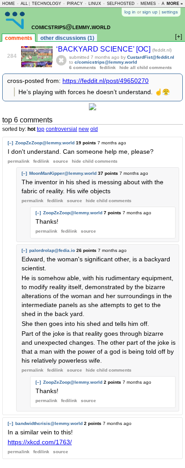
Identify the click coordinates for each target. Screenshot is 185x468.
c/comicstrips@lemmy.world (106, 62)
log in (130, 11)
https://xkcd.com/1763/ (40, 442)
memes (148, 3)
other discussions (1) (67, 38)
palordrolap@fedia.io (52, 250)
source (60, 161)
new (84, 129)
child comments (95, 161)
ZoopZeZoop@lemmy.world (45, 142)
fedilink (108, 67)
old (94, 129)
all (24, 3)
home (8, 3)
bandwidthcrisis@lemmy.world (49, 423)
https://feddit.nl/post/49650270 (105, 80)
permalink (19, 161)
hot (31, 129)
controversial (61, 129)
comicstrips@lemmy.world (70, 26)
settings (170, 11)
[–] (10, 142)
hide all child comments (145, 67)
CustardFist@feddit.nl (150, 57)
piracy (75, 3)
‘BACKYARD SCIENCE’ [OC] (104, 49)
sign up (150, 11)
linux (94, 3)
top (40, 129)
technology (46, 3)
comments (18, 38)
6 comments (82, 67)
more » (175, 3)
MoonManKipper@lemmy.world (63, 173)
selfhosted (121, 3)
